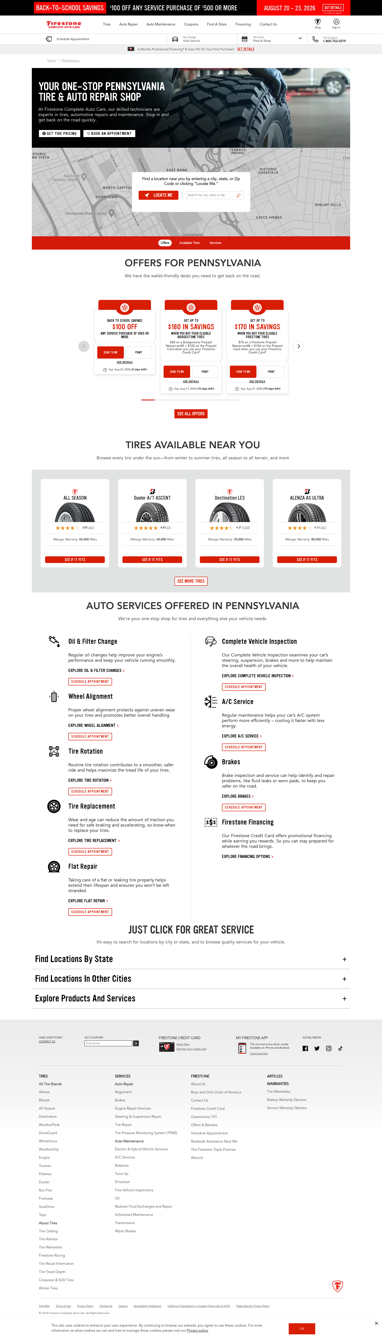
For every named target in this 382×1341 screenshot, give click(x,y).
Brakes (120, 1100)
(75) (168, 527)
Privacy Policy (85, 1306)
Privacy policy (197, 1331)
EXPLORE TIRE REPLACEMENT (92, 840)
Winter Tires (48, 1288)
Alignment (123, 1092)
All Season (47, 1108)
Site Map (44, 1306)
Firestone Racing (52, 1256)
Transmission (125, 1223)
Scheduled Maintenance (134, 1215)
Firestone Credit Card (208, 1109)
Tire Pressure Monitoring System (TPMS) (146, 1133)
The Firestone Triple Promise (213, 1150)
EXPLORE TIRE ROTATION (88, 780)
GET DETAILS (245, 49)
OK (302, 1328)
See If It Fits (75, 559)
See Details (125, 362)
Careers (123, 1306)
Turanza (45, 1166)
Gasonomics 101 (204, 1117)
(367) (323, 527)
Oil (117, 1198)
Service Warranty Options (287, 1108)
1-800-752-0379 (334, 41)
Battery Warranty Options (286, 1100)
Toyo (42, 1215)
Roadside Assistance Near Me (214, 1141)
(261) (91, 527)
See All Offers (191, 414)
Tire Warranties (50, 1247)
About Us (198, 1084)
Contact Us (199, 1100)
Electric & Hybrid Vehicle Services (141, 1149)
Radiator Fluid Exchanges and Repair (143, 1207)
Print (138, 352)
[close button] (376, 1323)
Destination (48, 1117)
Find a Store (238, 195)
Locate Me (163, 195)
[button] (107, 24)
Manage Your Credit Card (191, 1049)
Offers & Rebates (204, 1125)
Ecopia (44, 1158)
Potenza (45, 1174)
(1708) (246, 527)
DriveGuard (48, 1133)
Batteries (122, 1166)
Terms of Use (63, 1306)
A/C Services (125, 1157)
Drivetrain (122, 1182)
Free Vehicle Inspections (134, 1190)
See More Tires (191, 581)
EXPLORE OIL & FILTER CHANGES (95, 670)
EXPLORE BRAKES (236, 796)
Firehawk (46, 1199)
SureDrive (46, 1207)
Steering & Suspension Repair (138, 1117)
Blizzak (44, 1100)
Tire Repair (123, 1125)
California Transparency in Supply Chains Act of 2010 (199, 1306)
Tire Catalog (48, 1231)
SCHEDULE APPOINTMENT (90, 681)
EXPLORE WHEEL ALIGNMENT (92, 725)
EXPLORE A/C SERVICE (240, 736)
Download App (259, 1053)
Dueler (44, 1182)
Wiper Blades (125, 1231)
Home (51, 60)
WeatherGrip (49, 1149)
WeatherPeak (49, 1125)
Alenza (44, 1092)
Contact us (47, 1041)
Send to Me (111, 352)
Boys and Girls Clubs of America (216, 1092)
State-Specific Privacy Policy (252, 1306)
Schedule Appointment (209, 1133)
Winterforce (48, 1141)
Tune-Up (121, 1174)
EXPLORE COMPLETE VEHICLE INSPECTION (256, 676)
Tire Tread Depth (52, 1272)
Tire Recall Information (56, 1264)
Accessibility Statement (147, 1306)
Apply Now (182, 1044)
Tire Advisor (48, 1239)
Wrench (197, 1158)
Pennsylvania (70, 60)
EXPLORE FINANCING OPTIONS (246, 856)
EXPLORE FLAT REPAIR (86, 901)
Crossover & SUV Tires (56, 1280)
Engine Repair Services (133, 1108)
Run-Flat (45, 1190)
